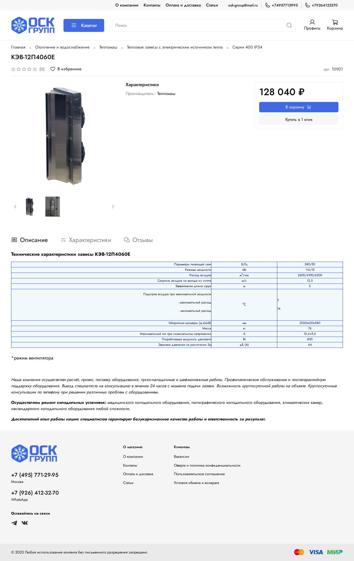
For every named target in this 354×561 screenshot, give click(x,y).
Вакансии (181, 456)
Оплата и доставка (183, 5)
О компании (126, 5)
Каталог (89, 25)
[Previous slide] (19, 135)
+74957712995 (285, 5)
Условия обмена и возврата (196, 482)
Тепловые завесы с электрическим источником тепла (175, 47)
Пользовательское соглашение (199, 473)
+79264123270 (325, 5)
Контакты (152, 5)
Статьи (212, 5)
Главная (18, 47)
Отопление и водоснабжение (62, 47)
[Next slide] (109, 135)
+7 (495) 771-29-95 (34, 475)
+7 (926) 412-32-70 (35, 493)
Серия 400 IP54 (247, 47)
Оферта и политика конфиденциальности (207, 465)
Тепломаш (108, 47)
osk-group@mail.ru (243, 5)
